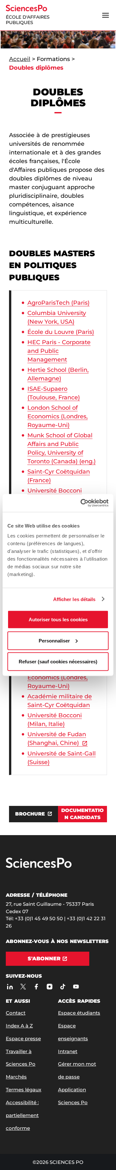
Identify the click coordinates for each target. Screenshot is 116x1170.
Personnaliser (54, 640)
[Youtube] (76, 987)
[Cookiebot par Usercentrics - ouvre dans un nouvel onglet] (82, 503)
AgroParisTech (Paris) (58, 302)
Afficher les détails (74, 599)
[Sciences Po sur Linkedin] (10, 987)
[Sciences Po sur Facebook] (36, 987)
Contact (15, 1013)
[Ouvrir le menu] (105, 15)
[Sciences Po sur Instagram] (49, 987)
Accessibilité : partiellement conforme (22, 1115)
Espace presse (23, 1038)
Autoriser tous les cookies (58, 619)
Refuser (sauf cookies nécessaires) (58, 661)
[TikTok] (63, 987)
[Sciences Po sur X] (23, 987)
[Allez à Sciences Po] (39, 866)
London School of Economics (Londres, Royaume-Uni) (57, 416)
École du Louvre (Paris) (60, 332)
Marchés (16, 1077)
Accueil (19, 59)
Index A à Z (19, 1026)
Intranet (67, 1051)
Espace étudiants (79, 1013)
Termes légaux (23, 1090)
